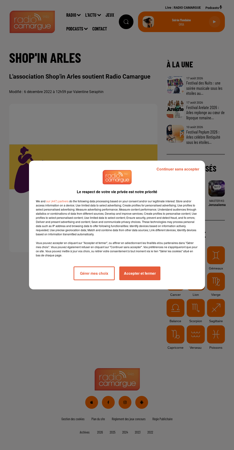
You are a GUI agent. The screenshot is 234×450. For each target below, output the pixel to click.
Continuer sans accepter (178, 169)
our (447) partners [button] (57, 201)
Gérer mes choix (94, 273)
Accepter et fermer (140, 273)
